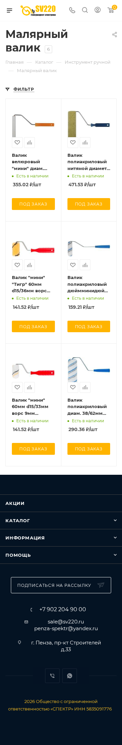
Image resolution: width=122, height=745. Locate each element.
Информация (25, 537)
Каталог (17, 520)
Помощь (18, 555)
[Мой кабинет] (98, 10)
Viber (52, 675)
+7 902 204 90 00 (62, 609)
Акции (15, 503)
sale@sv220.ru (66, 621)
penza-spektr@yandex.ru (66, 628)
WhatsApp (69, 675)
